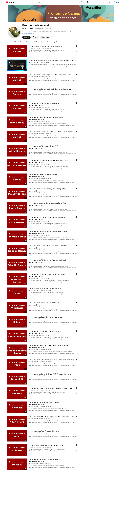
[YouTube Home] (10, 2)
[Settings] (109, 2)
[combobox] (57, 2)
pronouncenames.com (29, 33)
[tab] (10, 42)
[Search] (81, 2)
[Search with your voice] (87, 2)
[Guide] (3, 2)
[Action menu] (76, 46)
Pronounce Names (32, 48)
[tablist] (61, 42)
